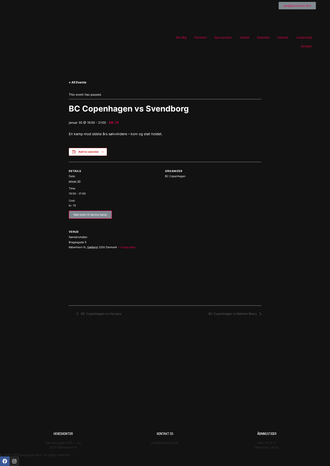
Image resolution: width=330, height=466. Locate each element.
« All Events (77, 82)
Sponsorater (223, 37)
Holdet (244, 37)
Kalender (263, 37)
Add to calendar (88, 151)
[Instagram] (14, 461)
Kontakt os (165, 433)
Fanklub (283, 37)
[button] (297, 5)
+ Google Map (126, 247)
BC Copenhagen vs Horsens (100, 314)
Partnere (200, 37)
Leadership (304, 37)
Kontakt (306, 46)
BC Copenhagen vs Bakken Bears (233, 314)
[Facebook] (5, 461)
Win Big (181, 37)
